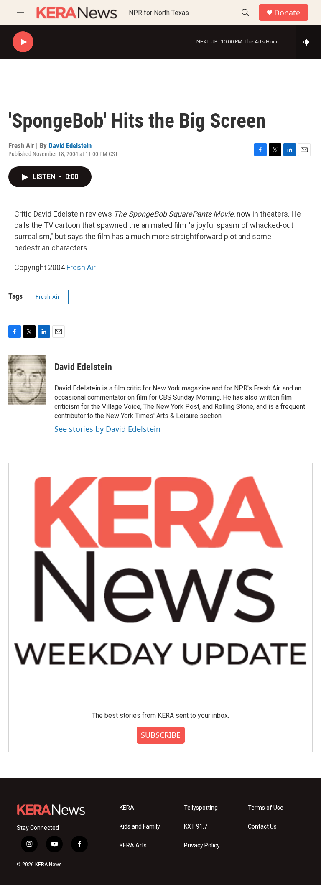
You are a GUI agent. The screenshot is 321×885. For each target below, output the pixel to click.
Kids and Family (140, 827)
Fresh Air (81, 267)
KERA (127, 808)
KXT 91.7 (195, 827)
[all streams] (308, 42)
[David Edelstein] (27, 380)
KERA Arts (133, 845)
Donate (287, 12)
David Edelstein (70, 145)
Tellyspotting (201, 808)
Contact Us (262, 827)
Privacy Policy (202, 845)
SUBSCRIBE (161, 735)
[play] (23, 42)
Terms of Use (265, 808)
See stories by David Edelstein (107, 429)
